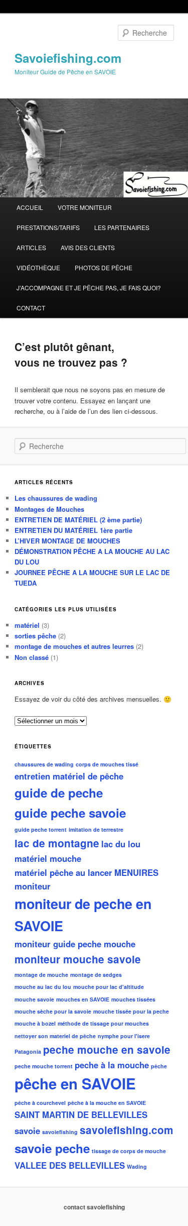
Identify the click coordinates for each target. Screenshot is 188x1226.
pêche (159, 1066)
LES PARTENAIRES (121, 227)
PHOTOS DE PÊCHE (103, 267)
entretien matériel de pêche (69, 776)
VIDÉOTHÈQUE (38, 267)
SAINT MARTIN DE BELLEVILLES (81, 1114)
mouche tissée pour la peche (131, 1011)
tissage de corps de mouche (129, 1151)
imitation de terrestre (96, 829)
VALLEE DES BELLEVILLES (70, 1165)
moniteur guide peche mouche (75, 944)
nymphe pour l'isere (124, 1036)
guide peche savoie (70, 812)
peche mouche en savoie (106, 1049)
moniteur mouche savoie (78, 959)
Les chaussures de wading (56, 498)
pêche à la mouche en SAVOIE (107, 1102)
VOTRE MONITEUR (85, 207)
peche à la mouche (112, 1065)
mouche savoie (34, 999)
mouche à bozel (35, 1023)
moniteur (33, 886)
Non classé (32, 657)
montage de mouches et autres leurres (74, 646)
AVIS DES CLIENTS (88, 247)
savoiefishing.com (126, 1130)
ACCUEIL (30, 207)
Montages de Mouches (49, 509)
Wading (137, 1166)
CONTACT (31, 307)
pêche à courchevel (40, 1102)
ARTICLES (31, 247)
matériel (27, 625)
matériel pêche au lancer (63, 872)
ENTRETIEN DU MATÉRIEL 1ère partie (73, 530)
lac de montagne (57, 843)
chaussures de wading (44, 764)
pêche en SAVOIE (75, 1083)
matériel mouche (48, 858)
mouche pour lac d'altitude (108, 986)
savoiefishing (60, 1132)
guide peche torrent (41, 829)
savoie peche (52, 1148)
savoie (27, 1131)
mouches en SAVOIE (82, 999)
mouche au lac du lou (43, 986)
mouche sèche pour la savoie (53, 1011)
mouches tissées (133, 999)
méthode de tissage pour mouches (103, 1023)
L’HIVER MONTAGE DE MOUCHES (67, 540)
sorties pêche (35, 635)
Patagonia (28, 1051)
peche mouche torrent (44, 1066)
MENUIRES (136, 872)
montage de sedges (96, 974)
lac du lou (120, 844)
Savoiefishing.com (68, 57)
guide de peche (59, 792)
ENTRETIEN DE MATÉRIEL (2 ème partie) (78, 519)
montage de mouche (41, 974)
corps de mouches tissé (107, 764)
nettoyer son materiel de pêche (55, 1036)
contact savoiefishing (94, 1206)
